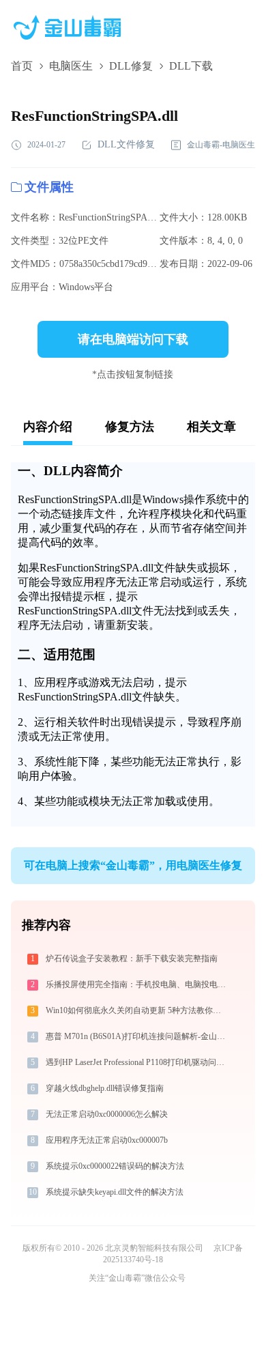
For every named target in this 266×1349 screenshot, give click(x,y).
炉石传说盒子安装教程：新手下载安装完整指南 (132, 958)
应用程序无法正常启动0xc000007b (107, 1140)
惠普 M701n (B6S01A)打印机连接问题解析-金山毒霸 (138, 1036)
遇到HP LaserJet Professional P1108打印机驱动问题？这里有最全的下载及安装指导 (138, 1062)
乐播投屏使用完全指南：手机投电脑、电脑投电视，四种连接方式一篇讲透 (138, 984)
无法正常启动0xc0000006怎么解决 (107, 1114)
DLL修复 (131, 66)
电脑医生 (71, 66)
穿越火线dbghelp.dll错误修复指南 (105, 1088)
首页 (22, 66)
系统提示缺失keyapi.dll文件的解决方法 (114, 1192)
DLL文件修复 (126, 144)
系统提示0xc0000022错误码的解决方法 (115, 1166)
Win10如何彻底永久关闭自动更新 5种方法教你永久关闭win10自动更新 (138, 1010)
